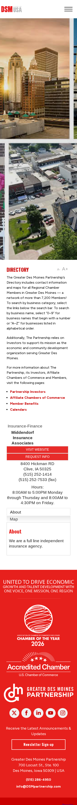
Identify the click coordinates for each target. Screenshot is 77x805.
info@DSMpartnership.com (38, 786)
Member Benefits (24, 404)
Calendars (18, 409)
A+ (65, 269)
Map (14, 519)
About (15, 512)
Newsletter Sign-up (38, 744)
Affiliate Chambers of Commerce (37, 398)
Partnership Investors (28, 392)
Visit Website (37, 449)
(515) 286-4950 (38, 780)
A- (58, 269)
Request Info (37, 456)
